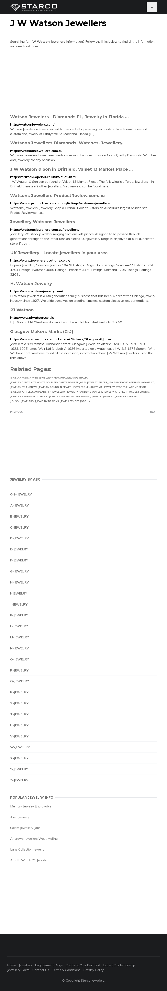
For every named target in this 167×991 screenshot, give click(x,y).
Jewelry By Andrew (23, 387)
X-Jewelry (19, 758)
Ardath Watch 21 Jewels (28, 860)
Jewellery (25, 965)
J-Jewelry (18, 604)
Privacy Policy (93, 970)
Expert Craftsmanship (119, 965)
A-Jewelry (19, 505)
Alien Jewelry (19, 817)
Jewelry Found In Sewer (54, 387)
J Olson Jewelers (22, 401)
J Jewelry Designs (47, 401)
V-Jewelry (19, 736)
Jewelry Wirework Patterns (69, 396)
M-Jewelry (19, 637)
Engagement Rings (49, 965)
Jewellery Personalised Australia (63, 377)
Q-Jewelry (19, 681)
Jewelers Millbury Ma (87, 387)
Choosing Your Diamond (83, 965)
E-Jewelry (19, 549)
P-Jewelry (19, 670)
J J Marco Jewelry (102, 396)
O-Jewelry (19, 659)
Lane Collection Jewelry (27, 849)
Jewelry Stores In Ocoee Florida (126, 391)
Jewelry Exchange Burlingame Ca (131, 382)
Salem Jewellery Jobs (25, 828)
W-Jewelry (20, 747)
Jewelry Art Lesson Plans (28, 391)
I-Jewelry (18, 593)
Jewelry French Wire (24, 377)
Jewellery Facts (18, 970)
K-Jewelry (19, 615)
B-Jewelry (19, 516)
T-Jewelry (19, 714)
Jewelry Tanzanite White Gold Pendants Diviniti (44, 382)
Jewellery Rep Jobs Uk (75, 401)
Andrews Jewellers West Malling (34, 838)
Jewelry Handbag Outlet (84, 391)
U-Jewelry (19, 725)
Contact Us (40, 970)
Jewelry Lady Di (125, 396)
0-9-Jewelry (21, 494)
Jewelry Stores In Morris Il (29, 396)
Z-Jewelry (19, 780)
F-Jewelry (19, 560)
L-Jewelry (19, 626)
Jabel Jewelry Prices (93, 382)
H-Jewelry (19, 582)
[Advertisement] (83, 81)
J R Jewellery (57, 391)
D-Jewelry (19, 538)
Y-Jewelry (19, 769)
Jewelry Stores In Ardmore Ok (125, 387)
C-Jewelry (19, 527)
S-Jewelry (19, 703)
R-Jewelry (19, 692)
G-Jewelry (19, 571)
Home (11, 965)
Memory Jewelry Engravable (30, 806)
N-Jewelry (19, 648)
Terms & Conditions (66, 970)
